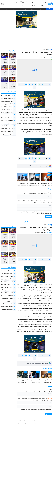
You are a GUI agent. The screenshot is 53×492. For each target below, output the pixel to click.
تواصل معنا (31, 423)
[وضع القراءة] (32, 84)
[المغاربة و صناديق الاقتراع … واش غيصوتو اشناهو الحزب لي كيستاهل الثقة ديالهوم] (4, 58)
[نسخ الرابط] (29, 84)
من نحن (36, 423)
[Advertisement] (26, 38)
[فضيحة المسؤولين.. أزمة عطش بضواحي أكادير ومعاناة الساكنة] (12, 70)
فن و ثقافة (44, 49)
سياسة (45, 224)
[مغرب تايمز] (50, 4)
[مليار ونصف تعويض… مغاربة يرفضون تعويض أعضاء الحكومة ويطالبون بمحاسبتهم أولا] (4, 83)
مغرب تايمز (48, 232)
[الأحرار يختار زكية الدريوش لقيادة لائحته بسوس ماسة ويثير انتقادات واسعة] (22, 377)
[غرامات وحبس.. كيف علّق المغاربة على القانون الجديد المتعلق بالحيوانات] (4, 70)
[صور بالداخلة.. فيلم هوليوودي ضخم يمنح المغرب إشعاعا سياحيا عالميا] (22, 179)
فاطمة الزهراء (48, 57)
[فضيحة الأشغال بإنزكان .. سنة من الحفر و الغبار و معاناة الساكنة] (12, 58)
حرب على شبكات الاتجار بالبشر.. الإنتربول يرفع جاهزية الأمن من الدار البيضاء (35, 9)
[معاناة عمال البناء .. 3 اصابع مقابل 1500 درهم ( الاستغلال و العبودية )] (12, 83)
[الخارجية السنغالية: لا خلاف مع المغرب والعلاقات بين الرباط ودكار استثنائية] (46, 377)
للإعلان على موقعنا (24, 423)
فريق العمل (17, 423)
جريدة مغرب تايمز (23, 420)
